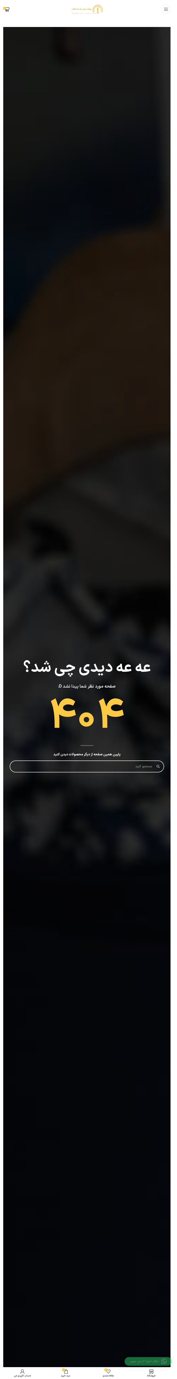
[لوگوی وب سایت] (87, 9)
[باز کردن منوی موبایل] (166, 9)
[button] (148, 1361)
